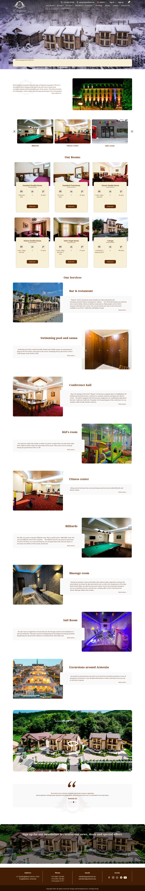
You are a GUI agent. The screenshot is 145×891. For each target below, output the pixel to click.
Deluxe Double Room (32, 241)
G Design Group (94, 889)
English (102, 2)
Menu (107, 5)
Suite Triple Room (71, 241)
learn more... (122, 310)
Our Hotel (50, 5)
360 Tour (78, 5)
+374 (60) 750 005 (68, 2)
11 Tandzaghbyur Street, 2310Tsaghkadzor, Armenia (27, 877)
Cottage (110, 241)
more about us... (57, 93)
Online (115, 5)
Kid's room (35, 146)
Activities (88, 5)
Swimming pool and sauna (72, 146)
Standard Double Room (32, 185)
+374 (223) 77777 (57, 881)
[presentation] (13, 131)
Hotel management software (24, 60)
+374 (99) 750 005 (57, 879)
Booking (98, 5)
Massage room (110, 146)
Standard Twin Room (71, 185)
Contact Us (125, 5)
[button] (69, 802)
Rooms (59, 5)
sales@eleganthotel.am (87, 879)
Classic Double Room (110, 185)
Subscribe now (90, 850)
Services (68, 5)
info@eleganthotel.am (86, 2)
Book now (32, 206)
